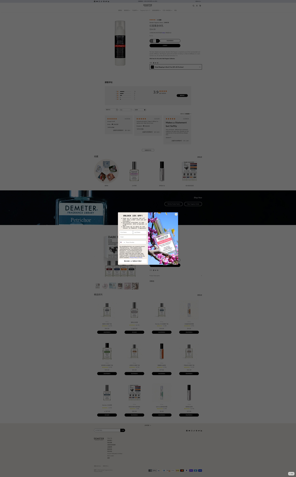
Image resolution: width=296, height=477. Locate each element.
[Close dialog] (176, 214)
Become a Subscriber (133, 261)
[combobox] (122, 242)
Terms (140, 257)
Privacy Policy (133, 257)
